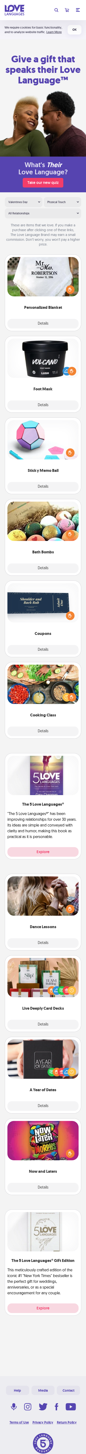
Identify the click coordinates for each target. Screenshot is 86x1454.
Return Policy (67, 1422)
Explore (43, 851)
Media (43, 1390)
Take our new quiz (43, 182)
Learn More (54, 32)
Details (43, 324)
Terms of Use (19, 1422)
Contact (69, 1390)
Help (17, 1390)
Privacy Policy (42, 1422)
